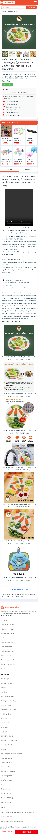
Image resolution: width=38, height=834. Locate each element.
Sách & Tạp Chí (5, 793)
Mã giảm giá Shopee (7, 664)
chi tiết (28, 169)
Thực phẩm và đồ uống (8, 740)
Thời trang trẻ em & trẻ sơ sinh (11, 754)
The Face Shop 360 (21, 827)
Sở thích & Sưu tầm (7, 780)
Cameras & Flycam (6, 762)
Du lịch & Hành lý (6, 714)
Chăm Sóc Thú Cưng (13, 11)
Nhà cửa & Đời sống (7, 767)
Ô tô (2, 784)
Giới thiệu (9, 169)
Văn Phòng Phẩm (6, 776)
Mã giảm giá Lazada (7, 660)
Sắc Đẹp (3, 688)
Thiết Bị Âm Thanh (6, 736)
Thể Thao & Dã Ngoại (7, 771)
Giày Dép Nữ (5, 723)
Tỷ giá (12, 827)
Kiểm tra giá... (7, 85)
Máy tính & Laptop (6, 798)
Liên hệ (2, 669)
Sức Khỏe (3, 692)
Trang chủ (3, 11)
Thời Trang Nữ (5, 679)
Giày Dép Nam (5, 705)
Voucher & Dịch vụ (6, 802)
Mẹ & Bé (3, 749)
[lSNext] (33, 31)
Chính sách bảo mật (7, 625)
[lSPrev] (4, 31)
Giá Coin (5, 829)
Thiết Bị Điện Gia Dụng (8, 701)
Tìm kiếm (31, 7)
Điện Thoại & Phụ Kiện (8, 710)
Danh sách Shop (6, 647)
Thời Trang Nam (6, 683)
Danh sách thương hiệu (8, 642)
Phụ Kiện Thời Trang (7, 696)
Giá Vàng (30, 827)
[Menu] (35, 2)
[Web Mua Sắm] (9, 607)
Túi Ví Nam (4, 727)
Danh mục (3, 638)
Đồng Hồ (3, 732)
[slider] (5, 54)
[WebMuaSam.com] (10, 2)
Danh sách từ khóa (7, 651)
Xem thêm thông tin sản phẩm (19, 589)
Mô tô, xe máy (5, 789)
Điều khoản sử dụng (7, 629)
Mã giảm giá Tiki (6, 655)
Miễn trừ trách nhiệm (7, 633)
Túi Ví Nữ (3, 718)
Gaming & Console (6, 758)
